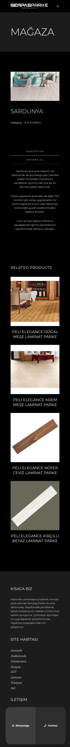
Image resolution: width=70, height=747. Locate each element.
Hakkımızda (18, 656)
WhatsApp (22, 725)
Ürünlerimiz (18, 661)
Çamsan (16, 677)
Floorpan (16, 683)
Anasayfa (16, 650)
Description (35, 151)
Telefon (53, 725)
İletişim (16, 667)
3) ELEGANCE (32, 122)
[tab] (35, 151)
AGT (13, 672)
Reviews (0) (35, 160)
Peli (13, 688)
